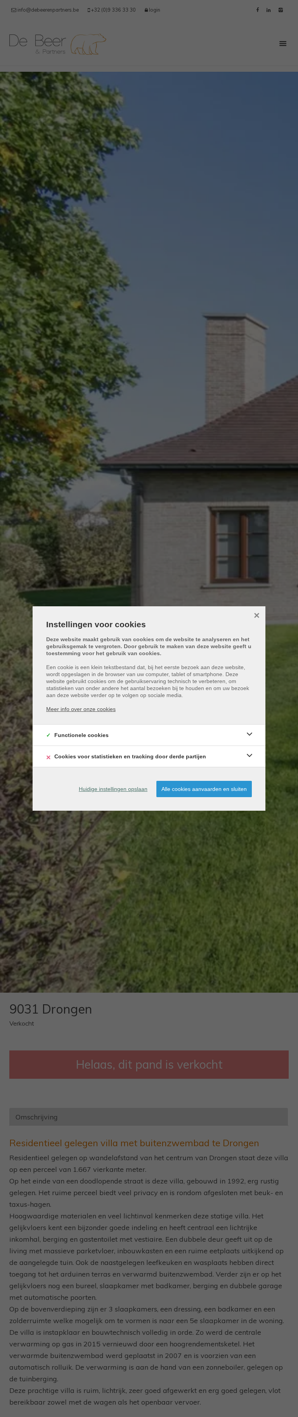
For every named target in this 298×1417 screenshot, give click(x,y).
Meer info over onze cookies (81, 709)
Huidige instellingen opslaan (113, 789)
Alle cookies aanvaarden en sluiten (204, 789)
